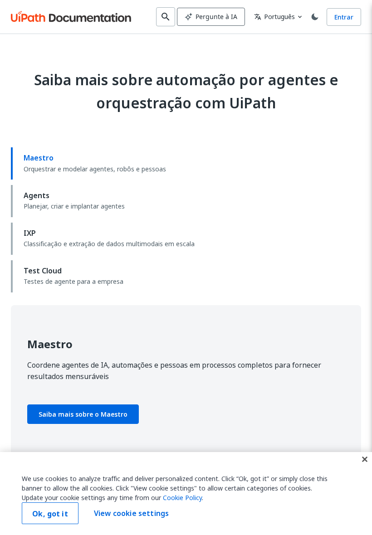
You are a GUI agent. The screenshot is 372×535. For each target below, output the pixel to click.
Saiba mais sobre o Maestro (83, 414)
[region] (186, 493)
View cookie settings (131, 513)
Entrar (343, 17)
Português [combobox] (274, 16)
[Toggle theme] (314, 16)
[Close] (364, 459)
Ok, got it (50, 513)
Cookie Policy (182, 497)
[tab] (186, 163)
